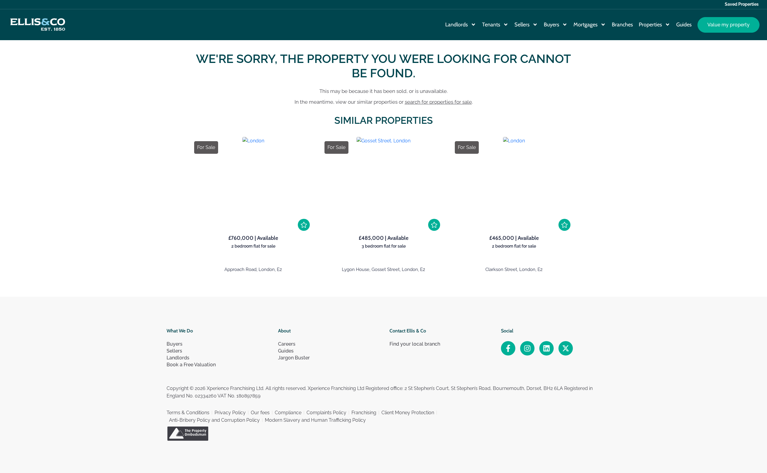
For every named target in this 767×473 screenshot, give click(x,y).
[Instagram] (527, 348)
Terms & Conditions (188, 412)
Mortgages (585, 24)
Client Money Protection (407, 412)
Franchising (363, 412)
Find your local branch (414, 344)
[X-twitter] (565, 348)
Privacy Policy (230, 412)
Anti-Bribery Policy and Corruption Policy (214, 420)
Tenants (491, 24)
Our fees (260, 412)
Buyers (551, 24)
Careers (286, 344)
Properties (650, 24)
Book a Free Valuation (191, 364)
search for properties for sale (438, 102)
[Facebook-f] (508, 348)
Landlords (456, 24)
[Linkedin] (546, 348)
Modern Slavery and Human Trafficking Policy (315, 420)
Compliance (288, 412)
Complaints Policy (326, 412)
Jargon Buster (294, 358)
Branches (622, 24)
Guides (683, 24)
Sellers (521, 24)
